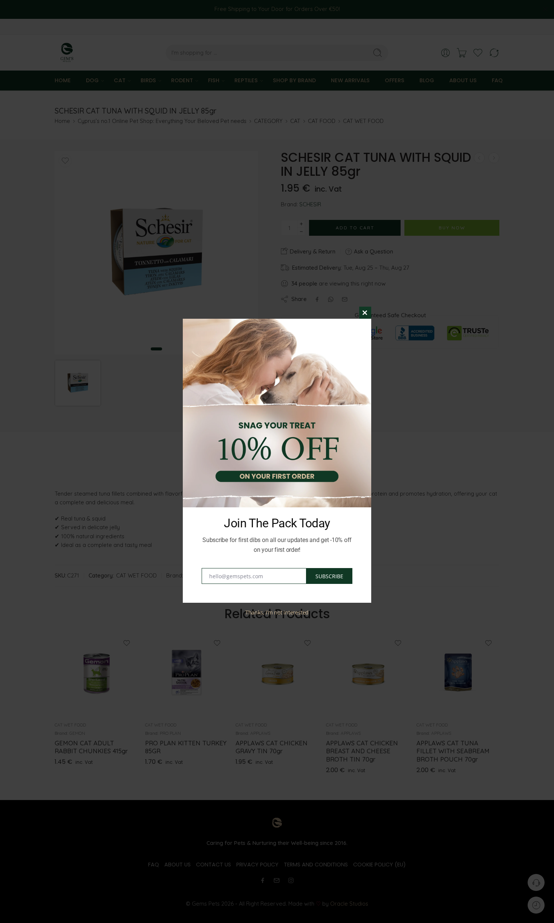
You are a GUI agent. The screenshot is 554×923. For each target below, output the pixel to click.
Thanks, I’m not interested (277, 612)
